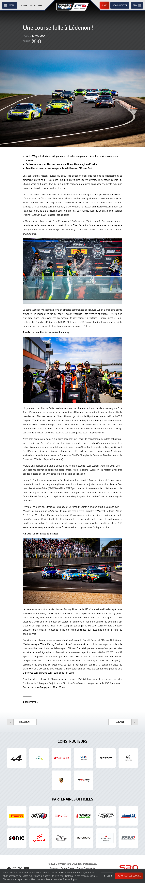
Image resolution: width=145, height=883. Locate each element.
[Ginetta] (106, 758)
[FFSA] (128, 838)
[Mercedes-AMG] (128, 758)
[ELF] (39, 816)
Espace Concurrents (86, 868)
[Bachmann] (106, 816)
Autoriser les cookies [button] (129, 875)
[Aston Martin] (39, 758)
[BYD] (61, 816)
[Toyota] (83, 780)
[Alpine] (16, 758)
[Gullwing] (61, 838)
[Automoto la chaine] (83, 838)
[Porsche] (61, 780)
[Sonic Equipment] (16, 838)
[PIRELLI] (16, 816)
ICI (38, 702)
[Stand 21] (128, 816)
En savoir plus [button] (70, 879)
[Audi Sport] (61, 758)
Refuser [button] (107, 875)
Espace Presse (67, 868)
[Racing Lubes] (83, 816)
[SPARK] (39, 838)
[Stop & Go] (106, 838)
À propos (54, 868)
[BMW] (83, 758)
